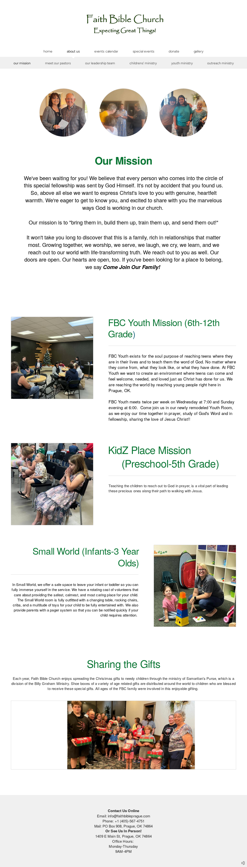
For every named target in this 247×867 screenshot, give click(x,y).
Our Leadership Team (100, 63)
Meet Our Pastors (58, 63)
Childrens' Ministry (143, 63)
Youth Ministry (182, 63)
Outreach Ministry (220, 63)
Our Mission (22, 63)
